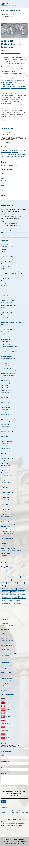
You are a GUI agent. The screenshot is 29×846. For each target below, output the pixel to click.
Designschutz (4, 623)
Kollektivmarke (4, 385)
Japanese (7, 723)
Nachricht (3, 773)
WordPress (21, 843)
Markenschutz (4, 436)
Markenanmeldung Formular (8, 640)
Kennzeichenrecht (5, 380)
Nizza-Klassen (4, 463)
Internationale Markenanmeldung (9, 370)
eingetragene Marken (6, 297)
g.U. (2, 336)
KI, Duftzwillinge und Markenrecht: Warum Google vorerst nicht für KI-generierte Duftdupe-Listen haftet (14, 151)
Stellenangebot (5, 521)
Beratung (3, 283)
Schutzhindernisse (5, 509)
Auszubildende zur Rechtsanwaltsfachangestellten (13, 59)
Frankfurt (3, 183)
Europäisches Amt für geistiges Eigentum (11, 322)
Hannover (3, 61)
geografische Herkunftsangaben (9, 346)
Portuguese (8, 716)
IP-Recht (3, 685)
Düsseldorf (3, 180)
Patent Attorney (5, 655)
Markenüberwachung (6, 441)
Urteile (2, 541)
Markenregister (5, 434)
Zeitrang (3, 560)
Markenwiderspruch (6, 451)
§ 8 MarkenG (4, 249)
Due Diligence (4, 293)
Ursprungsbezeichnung (7, 538)
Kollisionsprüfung (5, 387)
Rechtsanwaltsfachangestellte (8, 66)
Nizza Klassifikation (6, 460)
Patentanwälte (21, 61)
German (7, 699)
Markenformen (4, 409)
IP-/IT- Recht (4, 683)
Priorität (3, 480)
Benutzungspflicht (5, 278)
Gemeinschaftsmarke (6, 341)
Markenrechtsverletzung (7, 431)
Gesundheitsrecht (5, 676)
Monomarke (4, 455)
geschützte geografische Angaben (9, 348)
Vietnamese (8, 727)
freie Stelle (10, 77)
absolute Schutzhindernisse (8, 256)
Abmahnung (4, 254)
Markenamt (9, 585)
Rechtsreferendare (5, 68)
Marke (3, 585)
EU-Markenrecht (5, 314)
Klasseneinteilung (5, 383)
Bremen (2, 178)
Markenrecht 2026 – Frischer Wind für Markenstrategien (13, 154)
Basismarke (4, 276)
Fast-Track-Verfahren (6, 329)
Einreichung (17, 576)
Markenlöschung (5, 419)
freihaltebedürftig (5, 331)
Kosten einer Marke (6, 390)
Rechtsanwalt (4, 487)
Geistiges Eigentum (6, 339)
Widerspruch (4, 555)
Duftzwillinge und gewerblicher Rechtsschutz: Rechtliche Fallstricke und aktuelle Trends (12, 824)
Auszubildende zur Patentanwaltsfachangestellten (13, 57)
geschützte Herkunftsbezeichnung (9, 351)
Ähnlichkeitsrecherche (6, 261)
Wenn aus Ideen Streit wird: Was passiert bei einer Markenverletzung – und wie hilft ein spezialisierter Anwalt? (13, 829)
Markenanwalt (4, 400)
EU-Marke (3, 310)
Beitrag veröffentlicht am (10, 53)
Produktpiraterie (5, 482)
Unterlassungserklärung (7, 533)
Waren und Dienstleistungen (8, 548)
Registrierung (17, 600)
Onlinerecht (4, 470)
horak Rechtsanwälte (8, 50)
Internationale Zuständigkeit (8, 375)
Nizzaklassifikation (5, 465)
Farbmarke (4, 327)
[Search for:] (14, 235)
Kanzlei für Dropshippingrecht (8, 625)
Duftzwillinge (4, 295)
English (7, 702)
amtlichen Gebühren (18, 213)
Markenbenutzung (5, 404)
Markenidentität (5, 414)
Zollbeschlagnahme (6, 562)
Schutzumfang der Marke (7, 514)
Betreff (3, 767)
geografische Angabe (6, 344)
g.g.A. (2, 334)
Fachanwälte (4, 324)
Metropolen (4, 453)
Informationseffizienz (6, 365)
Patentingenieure (21, 63)
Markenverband (5, 443)
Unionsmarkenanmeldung (7, 531)
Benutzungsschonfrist (6, 280)
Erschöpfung (4, 307)
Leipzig (2, 190)
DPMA (2, 290)
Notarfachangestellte (12, 61)
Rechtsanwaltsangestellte (15, 65)
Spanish (7, 709)
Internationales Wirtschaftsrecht (9, 680)
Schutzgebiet (4, 507)
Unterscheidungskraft (6, 536)
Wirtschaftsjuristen (23, 68)
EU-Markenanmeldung (6, 312)
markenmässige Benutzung (8, 421)
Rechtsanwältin (13, 82)
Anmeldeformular (5, 266)
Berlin (2, 173)
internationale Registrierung (8, 373)
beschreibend (4, 285)
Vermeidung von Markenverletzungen (10, 545)
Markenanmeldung (5, 397)
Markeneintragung (5, 407)
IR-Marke (3, 378)
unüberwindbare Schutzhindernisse (8, 612)
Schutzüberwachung (6, 511)
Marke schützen (5, 638)
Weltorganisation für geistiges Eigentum (11, 550)
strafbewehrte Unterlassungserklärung (10, 524)
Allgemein (13, 55)
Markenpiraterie (5, 424)
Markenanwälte (5, 402)
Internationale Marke (6, 368)
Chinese (7, 734)
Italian (6, 713)
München (3, 192)
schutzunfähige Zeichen (7, 516)
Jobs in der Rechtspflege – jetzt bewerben (12, 44)
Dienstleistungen (5, 576)
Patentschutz (4, 668)
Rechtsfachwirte (21, 66)
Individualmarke (5, 363)
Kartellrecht (4, 690)
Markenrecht (4, 429)
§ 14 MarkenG (4, 244)
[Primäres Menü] (26, 4)
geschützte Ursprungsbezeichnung (10, 353)
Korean (6, 730)
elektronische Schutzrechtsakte (9, 305)
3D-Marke (3, 251)
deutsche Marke (5, 288)
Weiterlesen (4, 120)
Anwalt (13, 71)
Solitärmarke (4, 519)
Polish (6, 720)
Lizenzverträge (5, 395)
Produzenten (4, 485)
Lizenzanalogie (5, 392)
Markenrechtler (5, 643)
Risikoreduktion (5, 504)
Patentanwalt (4, 658)
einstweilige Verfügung (6, 302)
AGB (18, 218)
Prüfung (3, 600)
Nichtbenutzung (22, 597)
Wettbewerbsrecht (5, 553)
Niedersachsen (22, 77)
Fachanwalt (4, 77)
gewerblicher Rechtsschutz (8, 358)
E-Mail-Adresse (5, 761)
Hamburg (3, 185)
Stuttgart (3, 195)
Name (2, 755)
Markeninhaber (13, 588)
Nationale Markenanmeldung (8, 458)
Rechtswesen (14, 68)
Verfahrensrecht (5, 543)
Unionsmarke (4, 528)
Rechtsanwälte (4, 65)
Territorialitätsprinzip (6, 526)
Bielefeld (3, 176)
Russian (7, 737)
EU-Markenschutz (5, 317)
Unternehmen (12, 609)
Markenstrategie (5, 438)
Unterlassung (4, 609)
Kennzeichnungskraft (12, 582)
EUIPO (2, 319)
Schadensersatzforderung (7, 603)
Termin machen (6, 142)
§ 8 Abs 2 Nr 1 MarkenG (7, 246)
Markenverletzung (5, 446)
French (6, 706)
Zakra (14, 843)
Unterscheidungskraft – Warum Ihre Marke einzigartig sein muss (13, 157)
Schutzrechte (4, 606)
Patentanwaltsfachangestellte (8, 63)
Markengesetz (4, 412)
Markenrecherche (5, 426)
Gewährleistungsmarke (6, 356)
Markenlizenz (4, 417)
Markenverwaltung (5, 448)
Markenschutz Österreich (7, 645)
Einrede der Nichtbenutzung (8, 300)
